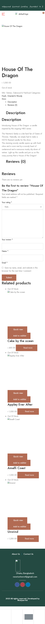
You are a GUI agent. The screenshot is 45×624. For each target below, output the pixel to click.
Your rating (7, 202)
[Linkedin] (31, 3)
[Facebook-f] (12, 3)
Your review (7, 239)
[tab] (25, 101)
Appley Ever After (20, 404)
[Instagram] (20, 3)
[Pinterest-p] (16, 3)
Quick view (18, 329)
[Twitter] (23, 3)
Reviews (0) (12, 105)
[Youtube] (27, 3)
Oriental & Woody (14, 96)
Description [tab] (15, 112)
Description (12, 101)
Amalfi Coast (16, 468)
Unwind (13, 531)
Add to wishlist (19, 335)
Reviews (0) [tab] (16, 161)
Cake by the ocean (21, 341)
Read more (27, 347)
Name (5, 251)
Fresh (4, 96)
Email (5, 262)
